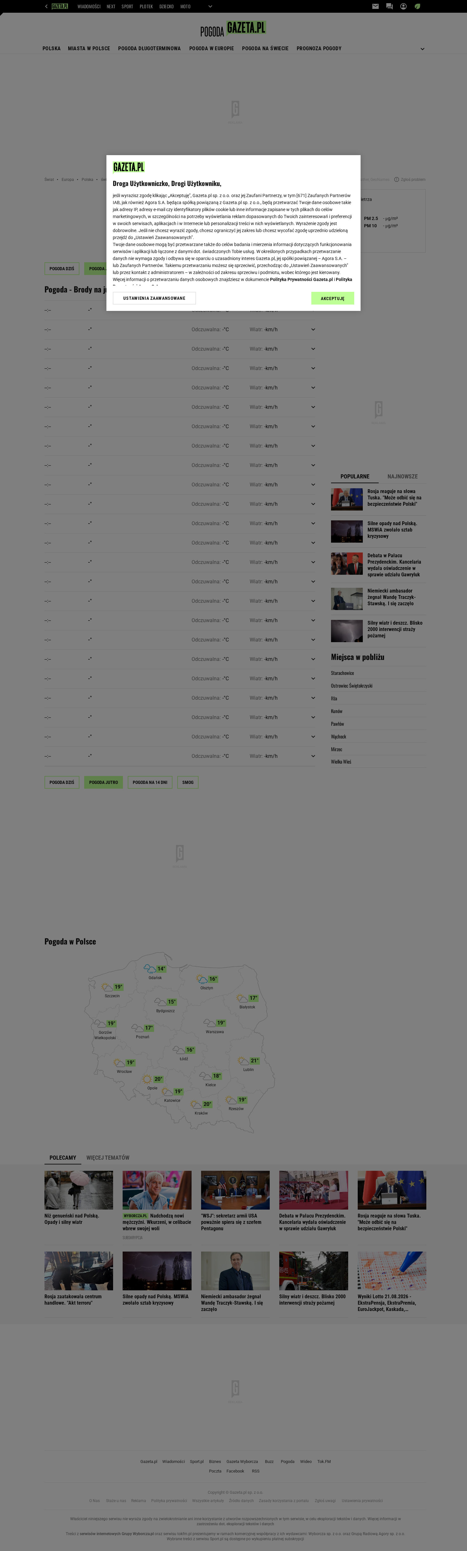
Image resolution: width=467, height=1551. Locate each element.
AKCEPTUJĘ (333, 298)
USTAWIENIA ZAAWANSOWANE (154, 298)
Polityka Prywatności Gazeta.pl (301, 279)
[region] (233, 233)
